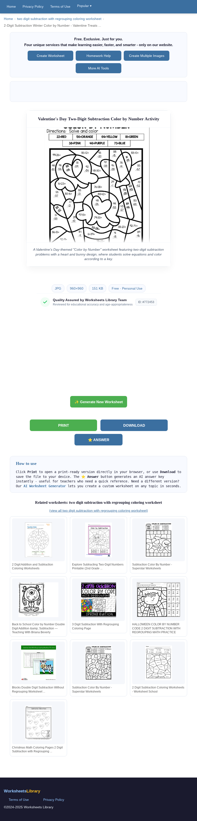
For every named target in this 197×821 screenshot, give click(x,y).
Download (134, 425)
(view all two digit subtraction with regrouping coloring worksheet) (98, 510)
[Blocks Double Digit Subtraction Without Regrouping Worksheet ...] (38, 662)
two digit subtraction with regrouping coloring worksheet (59, 19)
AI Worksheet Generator (45, 486)
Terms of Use (60, 6)
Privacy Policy (33, 6)
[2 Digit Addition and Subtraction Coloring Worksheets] (38, 540)
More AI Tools (98, 68)
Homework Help (98, 56)
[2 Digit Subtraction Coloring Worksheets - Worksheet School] (158, 662)
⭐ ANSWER (98, 440)
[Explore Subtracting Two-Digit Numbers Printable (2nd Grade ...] (98, 540)
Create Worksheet (50, 56)
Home (11, 6)
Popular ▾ (84, 6)
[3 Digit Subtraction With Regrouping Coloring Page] (98, 599)
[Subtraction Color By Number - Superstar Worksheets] (158, 540)
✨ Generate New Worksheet (98, 402)
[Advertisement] (98, 353)
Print (63, 425)
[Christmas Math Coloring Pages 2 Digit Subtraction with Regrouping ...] (38, 722)
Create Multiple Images (146, 56)
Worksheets (22, 791)
